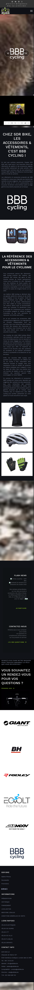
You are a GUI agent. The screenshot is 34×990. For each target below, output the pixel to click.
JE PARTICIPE (21, 608)
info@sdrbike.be (22, 4)
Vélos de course (7, 928)
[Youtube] (15, 1)
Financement (6, 905)
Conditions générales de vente (13, 916)
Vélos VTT (5, 932)
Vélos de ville (6, 935)
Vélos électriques (8, 925)
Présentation (6, 898)
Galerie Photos (6, 876)
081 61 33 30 (11, 4)
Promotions (5, 883)
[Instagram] (21, 1)
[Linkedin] (18, 1)
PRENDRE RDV (6, 688)
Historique (5, 902)
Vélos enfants (6, 942)
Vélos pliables (7, 939)
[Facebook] (12, 1)
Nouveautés (5, 880)
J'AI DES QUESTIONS (16, 642)
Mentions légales (8, 912)
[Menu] (31, 11)
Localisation (6, 909)
